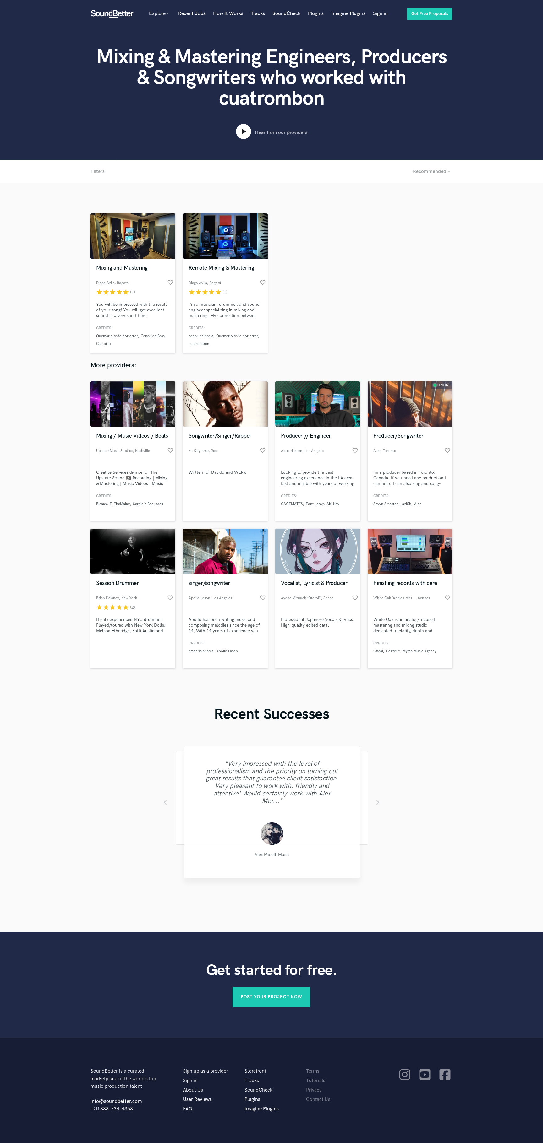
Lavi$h (405, 504)
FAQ (187, 1109)
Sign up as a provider (205, 1071)
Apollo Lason (227, 651)
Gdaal (378, 651)
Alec (417, 504)
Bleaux (101, 504)
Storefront (255, 1071)
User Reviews (197, 1100)
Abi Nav (332, 504)
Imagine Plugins (348, 14)
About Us (193, 1090)
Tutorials (315, 1081)
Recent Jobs (192, 14)
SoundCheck (286, 14)
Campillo (103, 344)
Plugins (316, 14)
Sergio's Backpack (148, 504)
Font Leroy (315, 504)
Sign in (380, 14)
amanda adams (201, 651)
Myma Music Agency (419, 651)
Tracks (258, 14)
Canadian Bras (153, 336)
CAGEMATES (292, 504)
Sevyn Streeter (385, 504)
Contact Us (318, 1100)
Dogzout (393, 651)
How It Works (228, 14)
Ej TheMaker (120, 504)
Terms (312, 1071)
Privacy (314, 1090)
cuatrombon (199, 344)
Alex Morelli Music (271, 855)
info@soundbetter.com (116, 1101)
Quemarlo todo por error (117, 336)
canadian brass (201, 336)
